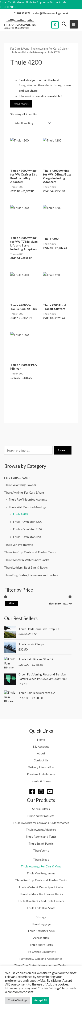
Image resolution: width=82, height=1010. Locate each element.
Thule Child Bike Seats (41, 908)
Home (41, 739)
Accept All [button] (40, 1000)
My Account (41, 746)
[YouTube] (50, 791)
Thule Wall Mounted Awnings (27, 507)
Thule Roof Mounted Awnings (27, 499)
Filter (12, 603)
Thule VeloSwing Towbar (20, 485)
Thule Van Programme (18, 544)
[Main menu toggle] (74, 24)
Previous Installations (41, 774)
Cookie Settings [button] (17, 1000)
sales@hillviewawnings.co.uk (50, 13)
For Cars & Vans (17, 478)
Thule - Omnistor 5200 (27, 521)
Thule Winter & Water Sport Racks (26, 560)
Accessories (41, 937)
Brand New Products (41, 816)
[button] (64, 24)
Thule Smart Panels (41, 843)
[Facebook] (32, 791)
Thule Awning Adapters (41, 829)
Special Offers (41, 809)
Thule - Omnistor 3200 (27, 537)
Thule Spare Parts (41, 944)
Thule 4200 (20, 514)
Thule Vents (41, 850)
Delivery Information (41, 767)
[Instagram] (41, 791)
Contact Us (41, 760)
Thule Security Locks (41, 930)
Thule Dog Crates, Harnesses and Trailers (31, 575)
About (41, 753)
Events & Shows (41, 781)
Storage (41, 917)
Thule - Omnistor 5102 (27, 529)
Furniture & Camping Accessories (41, 958)
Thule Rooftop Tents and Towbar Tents (30, 552)
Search (62, 450)
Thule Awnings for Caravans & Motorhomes (41, 823)
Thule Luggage (41, 924)
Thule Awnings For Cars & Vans (24, 492)
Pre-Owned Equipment (41, 951)
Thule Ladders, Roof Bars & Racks (26, 567)
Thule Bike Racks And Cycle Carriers (41, 901)
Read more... (21, 104)
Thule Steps (41, 859)
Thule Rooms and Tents (41, 836)
